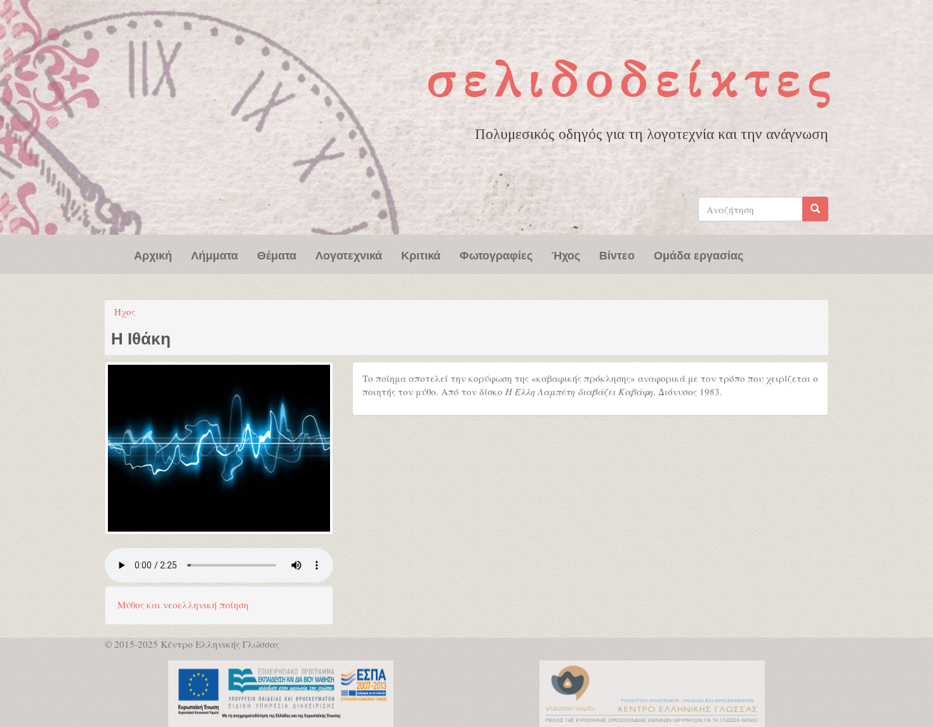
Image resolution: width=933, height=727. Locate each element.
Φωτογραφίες (496, 254)
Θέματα (276, 254)
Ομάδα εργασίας (698, 254)
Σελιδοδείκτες (632, 78)
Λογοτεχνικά (348, 254)
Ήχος (566, 254)
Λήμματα (214, 254)
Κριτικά (420, 254)
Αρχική (153, 254)
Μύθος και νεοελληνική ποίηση (183, 604)
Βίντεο (617, 254)
